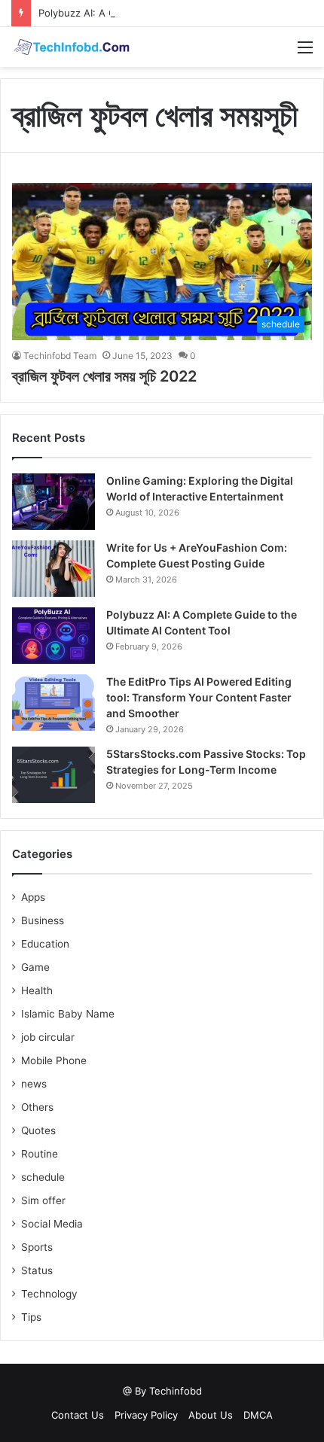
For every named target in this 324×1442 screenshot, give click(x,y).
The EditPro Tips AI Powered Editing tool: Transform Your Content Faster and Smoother (199, 697)
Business (42, 920)
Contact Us (77, 1415)
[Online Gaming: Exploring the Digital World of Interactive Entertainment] (53, 501)
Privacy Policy (146, 1415)
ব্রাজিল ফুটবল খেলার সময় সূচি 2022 (104, 376)
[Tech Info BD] (71, 47)
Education (45, 944)
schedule (43, 1177)
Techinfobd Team (59, 355)
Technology (49, 1294)
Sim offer (43, 1200)
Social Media (52, 1224)
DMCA (258, 1415)
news (34, 1084)
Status (37, 1270)
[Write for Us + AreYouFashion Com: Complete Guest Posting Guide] (53, 568)
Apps (33, 897)
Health (37, 990)
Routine (39, 1154)
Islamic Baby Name (68, 1014)
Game (35, 967)
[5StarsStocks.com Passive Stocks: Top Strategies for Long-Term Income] (53, 775)
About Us (210, 1415)
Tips (31, 1317)
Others (37, 1107)
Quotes (38, 1130)
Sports (37, 1247)
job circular (48, 1037)
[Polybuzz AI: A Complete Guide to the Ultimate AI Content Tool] (53, 635)
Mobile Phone (54, 1060)
